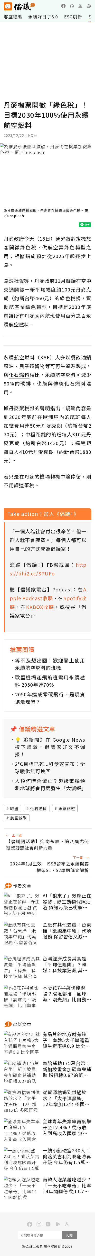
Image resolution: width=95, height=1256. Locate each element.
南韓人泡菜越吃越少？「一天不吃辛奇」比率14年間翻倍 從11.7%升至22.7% (67, 1185)
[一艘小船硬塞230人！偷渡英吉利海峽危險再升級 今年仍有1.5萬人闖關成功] (22, 1159)
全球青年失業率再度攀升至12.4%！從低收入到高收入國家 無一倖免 (67, 1127)
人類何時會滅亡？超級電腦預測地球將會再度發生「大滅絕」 (50, 784)
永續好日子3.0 (43, 16)
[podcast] (71, 5)
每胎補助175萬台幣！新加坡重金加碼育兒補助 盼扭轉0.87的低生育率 (67, 1069)
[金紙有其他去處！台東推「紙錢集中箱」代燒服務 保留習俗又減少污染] (22, 934)
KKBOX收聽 (40, 606)
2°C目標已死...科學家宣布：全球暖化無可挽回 (50, 767)
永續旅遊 (66, 808)
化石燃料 (38, 808)
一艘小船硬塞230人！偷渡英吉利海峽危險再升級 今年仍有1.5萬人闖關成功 (67, 1156)
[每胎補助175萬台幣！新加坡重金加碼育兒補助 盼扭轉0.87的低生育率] (22, 1072)
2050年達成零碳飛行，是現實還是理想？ (50, 698)
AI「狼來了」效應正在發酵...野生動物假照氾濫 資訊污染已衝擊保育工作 (67, 902)
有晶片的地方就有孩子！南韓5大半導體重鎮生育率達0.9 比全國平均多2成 (66, 1040)
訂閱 (69, 1235)
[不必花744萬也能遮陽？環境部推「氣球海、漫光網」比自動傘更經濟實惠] (22, 997)
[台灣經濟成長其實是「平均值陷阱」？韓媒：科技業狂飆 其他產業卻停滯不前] (22, 968)
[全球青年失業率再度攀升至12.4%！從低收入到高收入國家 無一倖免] (22, 1130)
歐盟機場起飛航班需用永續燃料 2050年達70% (50, 681)
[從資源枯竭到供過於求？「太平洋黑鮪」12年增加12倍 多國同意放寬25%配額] (22, 1101)
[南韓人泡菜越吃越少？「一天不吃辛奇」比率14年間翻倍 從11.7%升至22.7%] (22, 1189)
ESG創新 (73, 16)
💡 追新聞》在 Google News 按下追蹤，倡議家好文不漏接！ (50, 747)
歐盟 (14, 808)
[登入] (80, 5)
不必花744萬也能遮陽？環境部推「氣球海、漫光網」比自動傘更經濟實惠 (67, 994)
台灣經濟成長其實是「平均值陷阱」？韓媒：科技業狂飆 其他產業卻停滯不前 (65, 964)
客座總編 (13, 16)
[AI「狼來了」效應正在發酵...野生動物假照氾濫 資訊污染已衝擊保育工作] (22, 905)
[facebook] (63, 5)
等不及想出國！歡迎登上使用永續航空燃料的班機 (50, 664)
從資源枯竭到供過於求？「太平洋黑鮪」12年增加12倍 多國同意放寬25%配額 (66, 1098)
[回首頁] (19, 6)
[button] (88, 5)
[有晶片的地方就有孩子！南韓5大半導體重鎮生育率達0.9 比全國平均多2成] (22, 1043)
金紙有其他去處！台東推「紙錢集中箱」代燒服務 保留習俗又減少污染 (67, 931)
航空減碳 (18, 818)
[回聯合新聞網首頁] (8, 6)
